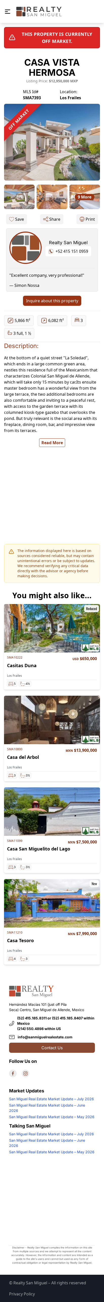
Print (90, 219)
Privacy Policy (22, 1294)
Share (54, 219)
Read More (52, 442)
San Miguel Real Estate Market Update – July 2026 (51, 1099)
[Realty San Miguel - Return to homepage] (39, 11)
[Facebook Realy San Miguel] (13, 1073)
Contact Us (52, 1047)
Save (19, 219)
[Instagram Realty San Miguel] (25, 1073)
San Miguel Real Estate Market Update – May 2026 (51, 1117)
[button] (7, 11)
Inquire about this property (52, 301)
